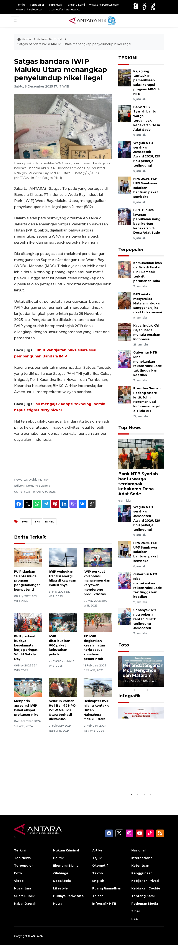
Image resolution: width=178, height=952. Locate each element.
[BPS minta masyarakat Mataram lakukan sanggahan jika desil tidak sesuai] (124, 300)
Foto (123, 645)
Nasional (138, 850)
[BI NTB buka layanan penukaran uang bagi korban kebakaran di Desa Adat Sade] (124, 216)
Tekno (97, 873)
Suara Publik (24, 896)
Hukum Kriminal (49, 39)
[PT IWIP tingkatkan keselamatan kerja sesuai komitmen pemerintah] (98, 622)
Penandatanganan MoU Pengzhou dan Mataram (143, 670)
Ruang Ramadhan (106, 888)
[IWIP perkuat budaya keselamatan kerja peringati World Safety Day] (28, 622)
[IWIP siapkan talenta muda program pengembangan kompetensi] (28, 557)
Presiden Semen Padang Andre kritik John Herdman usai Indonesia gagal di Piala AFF (147, 399)
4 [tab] (147, 690)
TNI (37, 521)
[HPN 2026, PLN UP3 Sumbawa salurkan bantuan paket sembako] (124, 185)
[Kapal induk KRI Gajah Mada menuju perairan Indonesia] (124, 332)
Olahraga (60, 873)
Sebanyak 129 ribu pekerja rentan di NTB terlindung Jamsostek (145, 619)
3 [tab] (141, 690)
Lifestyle (60, 888)
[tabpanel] (141, 671)
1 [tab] (128, 690)
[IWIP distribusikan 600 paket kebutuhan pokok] (63, 622)
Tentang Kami (75, 4)
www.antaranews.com (104, 4)
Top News (55, 4)
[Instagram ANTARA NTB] (153, 5)
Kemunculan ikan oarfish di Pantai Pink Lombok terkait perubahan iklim (147, 272)
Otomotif (100, 866)
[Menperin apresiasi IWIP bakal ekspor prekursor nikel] (28, 687)
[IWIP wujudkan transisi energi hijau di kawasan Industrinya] (63, 557)
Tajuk (97, 858)
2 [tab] (134, 690)
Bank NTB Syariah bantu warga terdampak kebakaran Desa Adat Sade (138, 483)
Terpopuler (37, 4)
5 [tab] (154, 690)
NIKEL (49, 521)
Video (19, 881)
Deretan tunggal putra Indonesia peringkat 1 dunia (141, 774)
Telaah (98, 896)
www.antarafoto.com (30, 9)
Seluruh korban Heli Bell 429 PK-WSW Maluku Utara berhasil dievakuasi (62, 710)
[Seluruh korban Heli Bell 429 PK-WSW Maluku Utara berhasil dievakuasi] (63, 687)
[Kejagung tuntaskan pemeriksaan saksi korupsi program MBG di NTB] (124, 77)
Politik (58, 858)
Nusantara (22, 888)
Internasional (142, 858)
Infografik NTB (104, 904)
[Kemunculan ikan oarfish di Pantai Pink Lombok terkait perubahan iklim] (124, 269)
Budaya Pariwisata (68, 896)
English (98, 881)
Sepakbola (62, 881)
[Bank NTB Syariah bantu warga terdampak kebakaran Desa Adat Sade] (124, 113)
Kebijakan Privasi (145, 881)
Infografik (129, 695)
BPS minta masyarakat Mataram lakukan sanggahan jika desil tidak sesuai (147, 303)
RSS (134, 919)
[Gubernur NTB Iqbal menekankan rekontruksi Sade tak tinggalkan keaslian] (124, 359)
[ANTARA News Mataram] (93, 20)
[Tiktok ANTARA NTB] (145, 8)
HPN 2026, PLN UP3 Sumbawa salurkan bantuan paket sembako (145, 188)
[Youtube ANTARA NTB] (136, 8)
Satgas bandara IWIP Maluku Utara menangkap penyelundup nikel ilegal (74, 44)
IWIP (25, 521)
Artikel (97, 850)
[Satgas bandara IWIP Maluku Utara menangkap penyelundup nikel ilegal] (141, 454)
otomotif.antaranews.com (66, 9)
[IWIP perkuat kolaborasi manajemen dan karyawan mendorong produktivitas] (98, 557)
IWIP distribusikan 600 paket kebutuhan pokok (59, 645)
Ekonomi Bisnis (65, 866)
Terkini (20, 4)
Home (26, 39)
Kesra (57, 904)
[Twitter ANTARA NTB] (144, 5)
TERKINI (128, 57)
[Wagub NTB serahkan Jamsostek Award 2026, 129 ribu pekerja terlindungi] (124, 149)
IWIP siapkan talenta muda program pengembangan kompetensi (27, 581)
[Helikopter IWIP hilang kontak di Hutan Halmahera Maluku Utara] (98, 687)
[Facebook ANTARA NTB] (136, 5)
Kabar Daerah (25, 904)
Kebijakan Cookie (145, 888)
